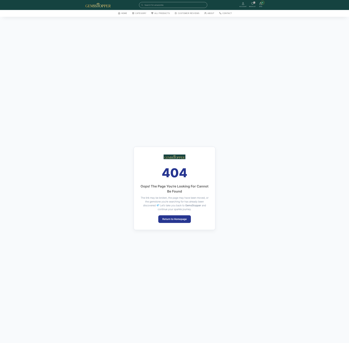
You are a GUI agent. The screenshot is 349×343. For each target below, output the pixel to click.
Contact (227, 13)
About (210, 13)
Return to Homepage (174, 219)
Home (124, 13)
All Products (162, 13)
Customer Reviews (188, 13)
